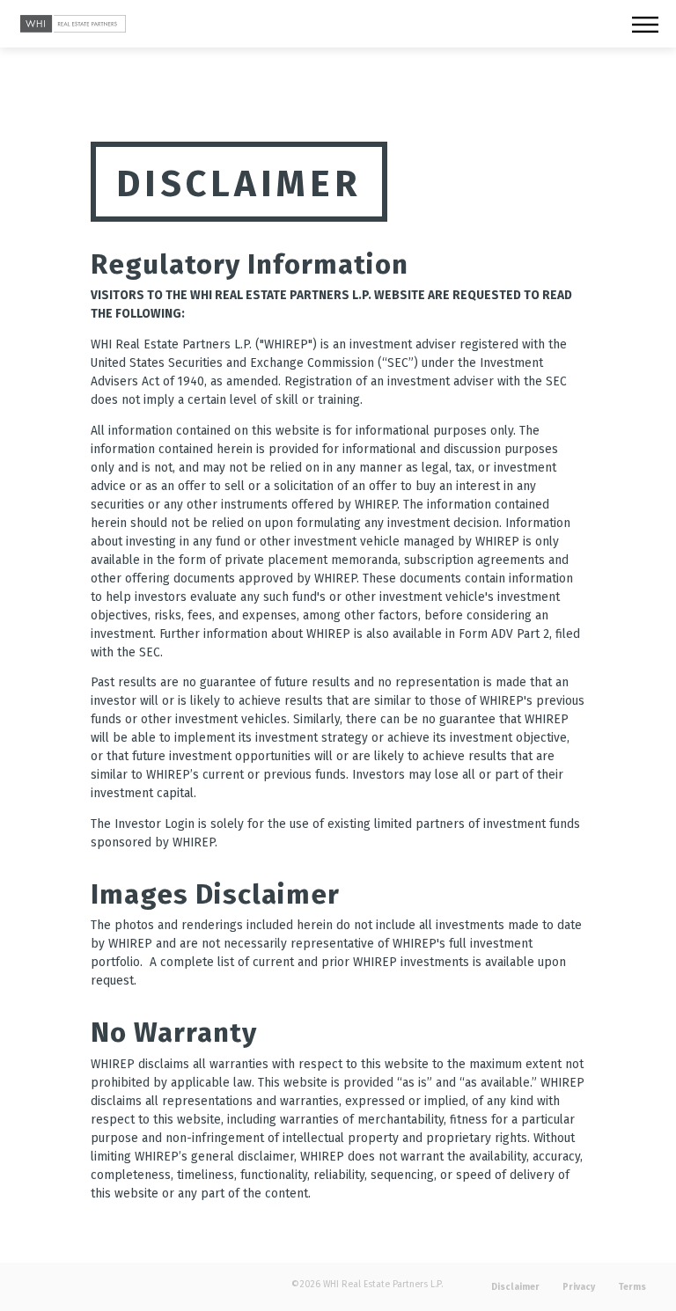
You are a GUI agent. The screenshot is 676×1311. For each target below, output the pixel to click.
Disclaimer (515, 1287)
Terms (632, 1287)
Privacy (578, 1287)
